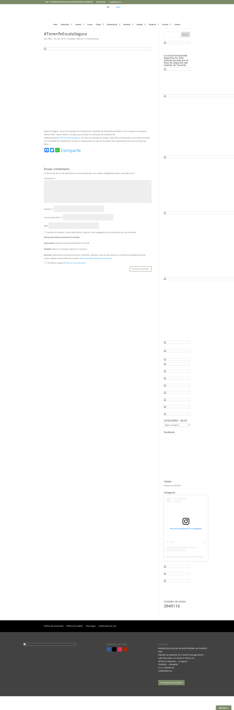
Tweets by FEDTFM (172, 485)
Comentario (50, 178)
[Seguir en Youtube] (125, 649)
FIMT (50, 38)
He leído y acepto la (67, 263)
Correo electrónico (53, 217)
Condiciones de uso (107, 626)
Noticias (80, 38)
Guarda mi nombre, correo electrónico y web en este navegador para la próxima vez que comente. (91, 232)
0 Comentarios (92, 38)
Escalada (71, 38)
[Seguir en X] (114, 649)
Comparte (71, 150)
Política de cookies (74, 626)
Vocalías (139, 25)
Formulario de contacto (171, 682)
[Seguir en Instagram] (120, 649)
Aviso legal (90, 626)
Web (46, 226)
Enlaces (177, 25)
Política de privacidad (75, 263)
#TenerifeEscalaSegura (70, 137)
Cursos (89, 25)
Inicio (55, 25)
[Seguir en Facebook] (109, 649)
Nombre (48, 209)
